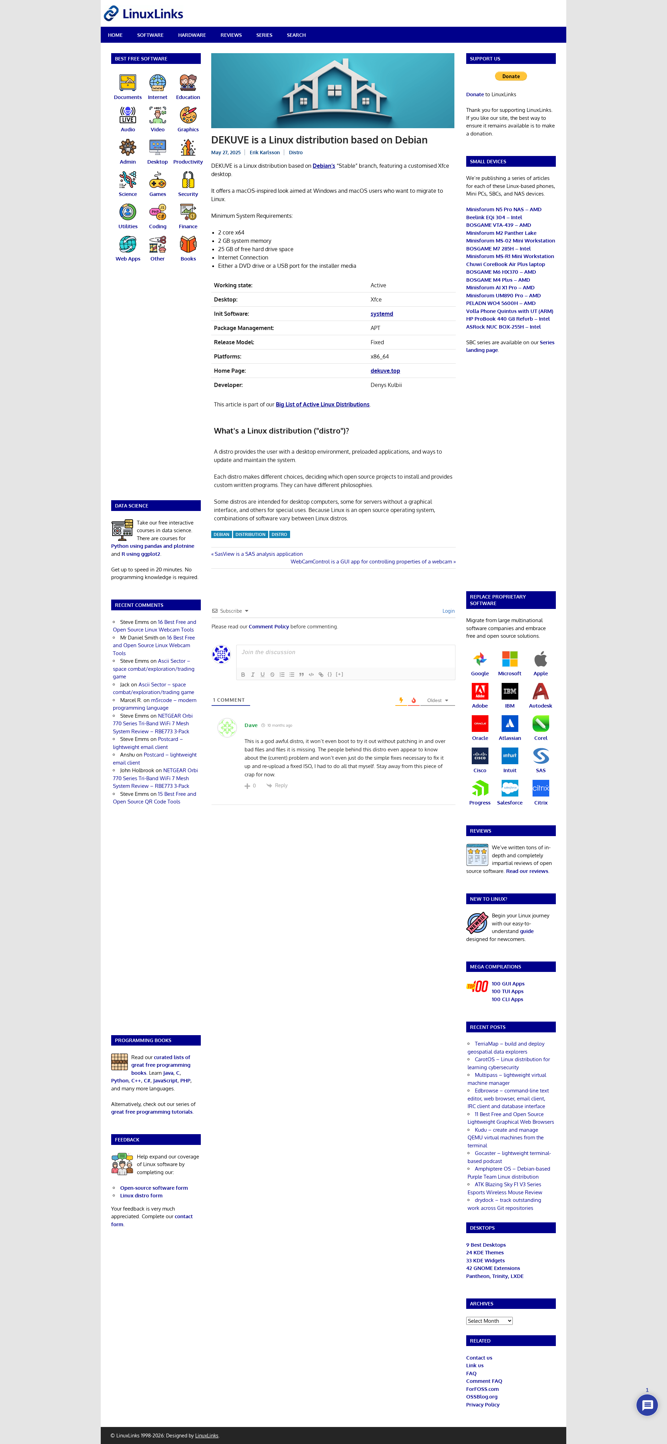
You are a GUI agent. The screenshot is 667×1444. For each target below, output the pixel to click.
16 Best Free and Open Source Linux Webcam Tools (154, 645)
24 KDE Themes (485, 1252)
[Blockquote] (301, 674)
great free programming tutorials (151, 1111)
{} (330, 674)
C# (147, 1080)
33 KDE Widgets (485, 1260)
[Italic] (253, 674)
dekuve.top (385, 370)
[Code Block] (311, 674)
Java (168, 1073)
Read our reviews (527, 871)
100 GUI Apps (508, 983)
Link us (475, 1365)
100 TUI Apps (508, 991)
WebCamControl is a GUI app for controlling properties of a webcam (371, 561)
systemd (382, 313)
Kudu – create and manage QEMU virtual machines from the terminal (506, 1138)
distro (279, 534)
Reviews (231, 35)
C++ (136, 1080)
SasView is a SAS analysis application (258, 554)
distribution (250, 534)
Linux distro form (141, 1195)
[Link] (321, 674)
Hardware (192, 35)
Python (120, 1080)
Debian (221, 534)
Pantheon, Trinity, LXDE (495, 1276)
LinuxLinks (207, 1435)
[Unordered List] (292, 674)
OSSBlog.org (481, 1396)
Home (115, 35)
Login (448, 611)
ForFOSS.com (482, 1389)
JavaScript (165, 1080)
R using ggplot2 (141, 554)
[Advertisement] (156, 385)
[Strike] (272, 674)
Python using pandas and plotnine (152, 546)
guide (527, 931)
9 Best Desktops (486, 1244)
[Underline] (262, 674)
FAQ (471, 1373)
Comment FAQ (484, 1381)
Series (264, 35)
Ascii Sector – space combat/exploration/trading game (154, 669)
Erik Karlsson (265, 152)
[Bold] (243, 674)
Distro (296, 152)
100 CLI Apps (507, 999)
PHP (185, 1080)
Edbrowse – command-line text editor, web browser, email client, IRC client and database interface (508, 1098)
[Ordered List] (282, 674)
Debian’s (324, 165)
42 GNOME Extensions (493, 1268)
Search (296, 35)
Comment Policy (269, 626)
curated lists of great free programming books (160, 1065)
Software (150, 35)
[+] (340, 674)
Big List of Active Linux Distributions (323, 404)
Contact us (479, 1357)
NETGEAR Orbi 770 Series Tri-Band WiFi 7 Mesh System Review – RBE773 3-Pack (153, 723)
